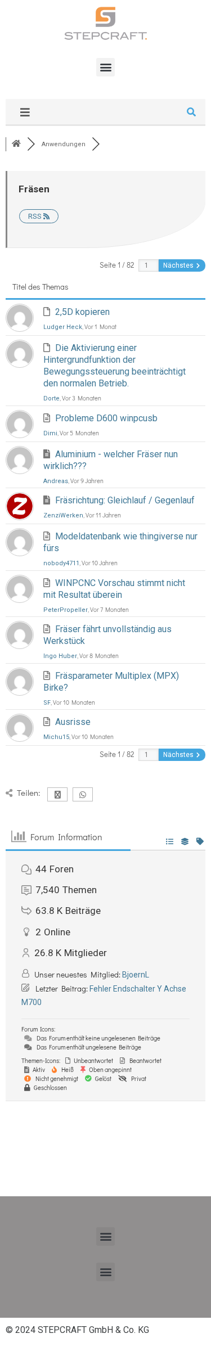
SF (47, 702)
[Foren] (16, 144)
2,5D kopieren (82, 312)
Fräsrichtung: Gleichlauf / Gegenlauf (125, 500)
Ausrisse (73, 722)
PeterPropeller (65, 610)
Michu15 (56, 737)
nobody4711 (61, 563)
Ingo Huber (60, 656)
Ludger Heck (62, 327)
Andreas (55, 481)
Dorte (51, 398)
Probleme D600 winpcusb (106, 418)
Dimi (50, 433)
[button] (105, 67)
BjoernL (135, 974)
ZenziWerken (63, 515)
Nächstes (179, 265)
